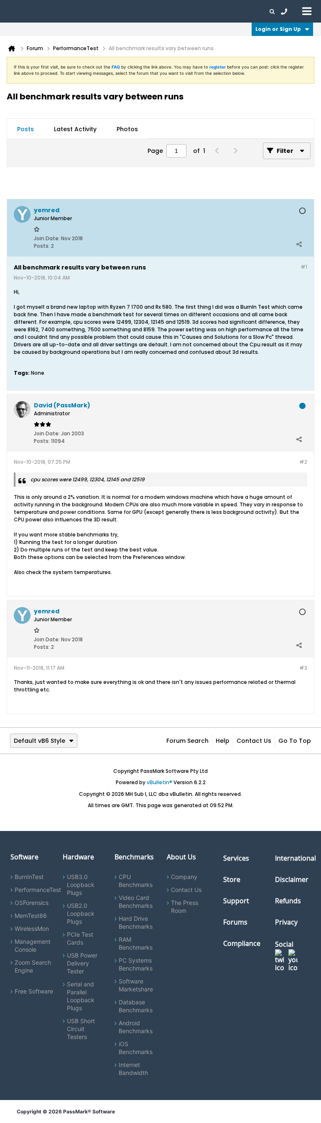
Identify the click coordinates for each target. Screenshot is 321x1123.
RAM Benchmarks (136, 943)
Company (184, 876)
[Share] (298, 244)
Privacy (286, 922)
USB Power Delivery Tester (82, 963)
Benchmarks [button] (84, 11)
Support (165, 11)
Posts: (42, 245)
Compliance (241, 943)
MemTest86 (31, 915)
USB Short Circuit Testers (81, 1028)
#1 (304, 266)
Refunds (288, 900)
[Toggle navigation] (307, 11)
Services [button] (117, 11)
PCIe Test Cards (80, 938)
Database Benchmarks (136, 1006)
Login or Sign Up (278, 29)
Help (222, 741)
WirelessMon (32, 928)
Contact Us (254, 741)
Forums (221, 11)
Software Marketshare (136, 985)
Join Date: (47, 238)
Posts (25, 129)
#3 (303, 667)
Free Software (34, 991)
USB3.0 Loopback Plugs (80, 884)
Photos (127, 129)
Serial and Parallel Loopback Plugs (80, 996)
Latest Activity (75, 129)
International (295, 858)
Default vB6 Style (39, 741)
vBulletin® (159, 782)
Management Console (33, 945)
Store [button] (141, 11)
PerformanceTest (38, 889)
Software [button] (19, 11)
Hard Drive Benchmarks (136, 922)
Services (236, 858)
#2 (303, 461)
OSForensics (31, 902)
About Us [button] (193, 11)
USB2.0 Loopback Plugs (80, 913)
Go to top (294, 741)
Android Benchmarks (136, 1026)
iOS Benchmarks (136, 1047)
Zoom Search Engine (33, 966)
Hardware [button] (49, 11)
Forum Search (187, 741)
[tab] (25, 129)
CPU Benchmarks (136, 880)
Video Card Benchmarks (136, 901)
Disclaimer (291, 879)
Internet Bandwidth (133, 1068)
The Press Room (184, 906)
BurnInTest (29, 876)
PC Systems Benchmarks (136, 964)
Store (231, 879)
